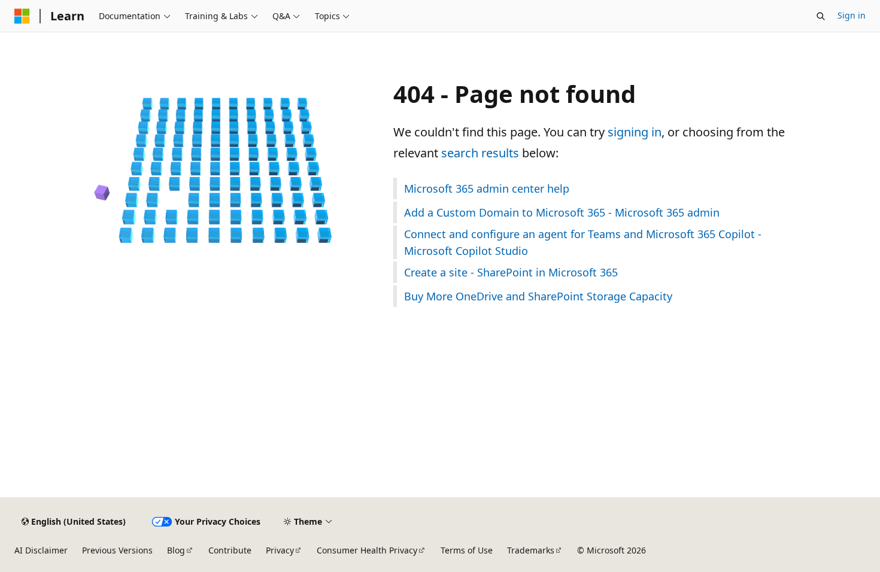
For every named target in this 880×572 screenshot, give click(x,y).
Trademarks (530, 550)
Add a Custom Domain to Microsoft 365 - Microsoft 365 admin (562, 212)
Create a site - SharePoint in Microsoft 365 (511, 272)
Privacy (280, 550)
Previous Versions (117, 550)
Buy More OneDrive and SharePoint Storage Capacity (538, 296)
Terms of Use (467, 550)
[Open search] (821, 16)
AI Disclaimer (41, 550)
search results (480, 153)
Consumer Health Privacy (367, 550)
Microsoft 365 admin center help (486, 188)
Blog (176, 550)
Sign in (851, 15)
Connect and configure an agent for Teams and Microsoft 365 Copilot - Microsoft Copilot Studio (582, 242)
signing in (634, 132)
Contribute (229, 550)
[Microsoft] (22, 16)
